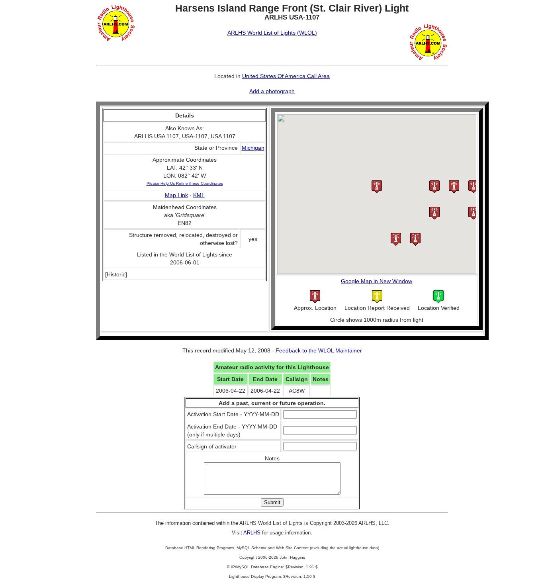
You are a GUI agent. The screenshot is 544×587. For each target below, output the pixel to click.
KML (199, 195)
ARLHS (251, 533)
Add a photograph (272, 91)
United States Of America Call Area (286, 76)
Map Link (176, 195)
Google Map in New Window (376, 281)
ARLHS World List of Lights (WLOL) (272, 32)
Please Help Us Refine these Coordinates (185, 183)
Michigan (253, 148)
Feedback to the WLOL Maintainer (319, 350)
